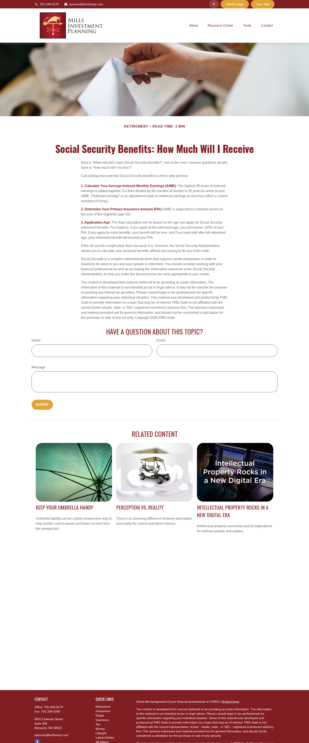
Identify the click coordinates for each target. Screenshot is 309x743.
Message (38, 367)
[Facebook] (214, 4)
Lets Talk (262, 4)
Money (100, 728)
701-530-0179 (49, 4)
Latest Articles (105, 737)
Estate (100, 715)
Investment (103, 711)
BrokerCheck (230, 701)
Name (36, 340)
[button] (194, 25)
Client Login (235, 4)
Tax (98, 724)
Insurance (102, 720)
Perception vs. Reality (140, 507)
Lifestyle (101, 733)
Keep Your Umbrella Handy (64, 507)
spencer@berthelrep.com (86, 4)
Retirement (103, 706)
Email (161, 340)
